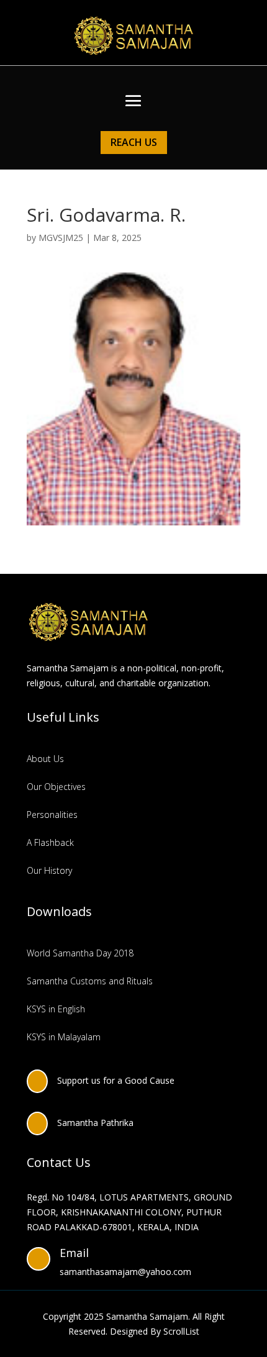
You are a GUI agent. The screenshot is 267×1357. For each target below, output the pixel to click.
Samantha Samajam (147, 1316)
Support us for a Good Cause (115, 1080)
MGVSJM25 (60, 237)
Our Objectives (56, 786)
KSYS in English (56, 1009)
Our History (49, 870)
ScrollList (181, 1331)
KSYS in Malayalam (64, 1037)
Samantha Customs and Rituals (90, 981)
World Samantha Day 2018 (80, 953)
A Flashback (50, 842)
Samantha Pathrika (95, 1122)
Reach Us (134, 142)
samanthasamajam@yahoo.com (125, 1272)
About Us (45, 759)
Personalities (52, 814)
